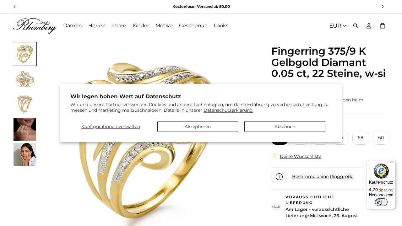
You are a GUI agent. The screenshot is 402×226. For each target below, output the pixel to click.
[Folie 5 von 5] (25, 154)
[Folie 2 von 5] (25, 79)
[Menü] (392, 164)
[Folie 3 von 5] (25, 104)
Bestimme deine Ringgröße (322, 176)
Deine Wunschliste (300, 156)
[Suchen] (355, 26)
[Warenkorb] (382, 26)
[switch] (381, 202)
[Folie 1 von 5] (25, 54)
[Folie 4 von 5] (25, 129)
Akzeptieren (198, 126)
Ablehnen (284, 126)
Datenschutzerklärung (228, 110)
